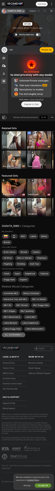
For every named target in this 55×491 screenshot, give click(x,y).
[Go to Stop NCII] (19, 456)
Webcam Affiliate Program (39, 373)
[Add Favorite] (4, 50)
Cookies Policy (9, 378)
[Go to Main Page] (17, 4)
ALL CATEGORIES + (13, 335)
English (41, 348)
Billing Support (9, 408)
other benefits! (36, 99)
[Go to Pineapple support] (5, 456)
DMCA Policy (8, 373)
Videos (34, 11)
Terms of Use (8, 368)
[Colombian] (6, 236)
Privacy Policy (9, 363)
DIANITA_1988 (10, 226)
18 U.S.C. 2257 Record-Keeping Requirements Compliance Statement (26, 467)
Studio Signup (34, 368)
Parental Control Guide (12, 384)
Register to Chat (31, 104)
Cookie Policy (33, 480)
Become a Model (35, 363)
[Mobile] (14, 236)
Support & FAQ (9, 403)
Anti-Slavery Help (10, 389)
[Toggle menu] (3, 4)
